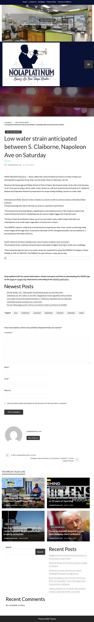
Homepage (8, 122)
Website (7, 390)
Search (8, 547)
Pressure (60, 312)
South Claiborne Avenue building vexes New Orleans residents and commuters (36, 242)
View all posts (33, 438)
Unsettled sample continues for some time (24, 302)
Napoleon (48, 312)
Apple (12, 279)
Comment (8, 332)
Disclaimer (41, 2)
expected (37, 312)
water (81, 312)
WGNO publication (61, 279)
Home (25, 2)
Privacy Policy (51, 2)
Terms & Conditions (64, 2)
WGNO (22, 176)
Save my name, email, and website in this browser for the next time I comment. (37, 403)
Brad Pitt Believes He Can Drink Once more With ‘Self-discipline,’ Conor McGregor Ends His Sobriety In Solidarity (67, 581)
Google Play (22, 279)
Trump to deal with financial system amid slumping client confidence (66, 532)
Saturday (71, 312)
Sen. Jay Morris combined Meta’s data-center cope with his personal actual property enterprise (23, 531)
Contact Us (32, 2)
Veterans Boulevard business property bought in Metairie (47, 24)
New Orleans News (47, 20)
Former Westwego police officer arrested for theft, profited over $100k (37, 305)
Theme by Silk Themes (47, 619)
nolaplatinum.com (15, 165)
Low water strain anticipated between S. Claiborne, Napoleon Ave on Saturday (39, 298)
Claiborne (25, 312)
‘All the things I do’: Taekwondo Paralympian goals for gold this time (35, 292)
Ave (15, 312)
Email (6, 379)
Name (7, 367)
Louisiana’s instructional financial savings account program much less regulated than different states (21, 497)
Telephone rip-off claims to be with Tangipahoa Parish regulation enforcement (39, 295)
